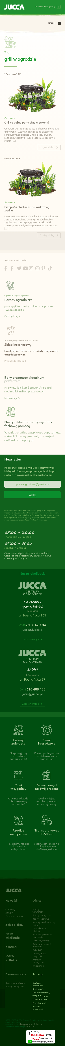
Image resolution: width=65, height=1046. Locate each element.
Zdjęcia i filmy (14, 925)
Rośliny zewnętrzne (41, 916)
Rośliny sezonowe (40, 919)
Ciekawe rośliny (15, 974)
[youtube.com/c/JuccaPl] (25, 268)
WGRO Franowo (40, 996)
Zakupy (9, 913)
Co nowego (10, 910)
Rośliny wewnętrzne (15, 983)
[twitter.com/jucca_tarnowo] (19, 268)
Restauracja (38, 989)
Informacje (11, 398)
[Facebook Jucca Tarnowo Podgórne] (5, 268)
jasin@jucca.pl (32, 694)
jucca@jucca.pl (32, 630)
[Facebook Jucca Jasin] (11, 268)
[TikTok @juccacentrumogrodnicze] (50, 268)
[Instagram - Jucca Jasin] (37, 268)
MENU (51, 23)
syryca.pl (30, 1027)
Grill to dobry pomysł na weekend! (26, 123)
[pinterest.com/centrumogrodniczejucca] (43, 268)
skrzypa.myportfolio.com (31, 1024)
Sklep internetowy (41, 993)
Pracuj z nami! (39, 1003)
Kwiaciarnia (38, 966)
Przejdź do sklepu (14, 361)
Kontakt (11, 947)
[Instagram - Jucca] (31, 268)
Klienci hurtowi (39, 1000)
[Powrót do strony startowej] (14, 7)
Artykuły (9, 118)
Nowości (11, 901)
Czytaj (47, 148)
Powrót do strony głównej (45, 7)
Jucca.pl (37, 974)
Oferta (37, 901)
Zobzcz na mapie (31, 640)
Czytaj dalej (11, 316)
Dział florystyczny (40, 941)
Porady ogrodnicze (14, 916)
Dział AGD (37, 950)
